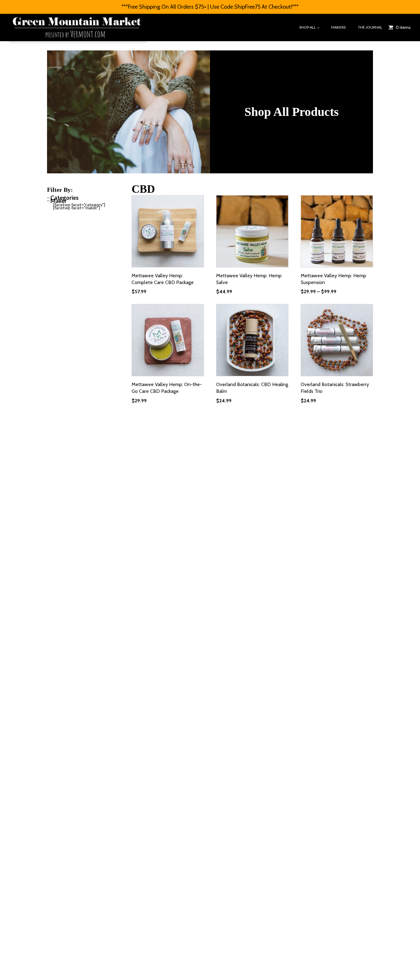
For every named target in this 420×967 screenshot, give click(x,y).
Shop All (307, 27)
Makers (338, 27)
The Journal (370, 27)
